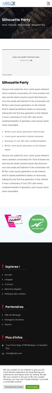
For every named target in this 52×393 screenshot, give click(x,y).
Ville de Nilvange (13, 314)
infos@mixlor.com (14, 353)
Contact (9, 284)
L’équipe (9, 279)
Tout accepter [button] (32, 387)
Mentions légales (13, 289)
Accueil (8, 274)
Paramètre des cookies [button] (14, 387)
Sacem (8, 324)
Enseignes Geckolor (14, 319)
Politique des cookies (15, 293)
